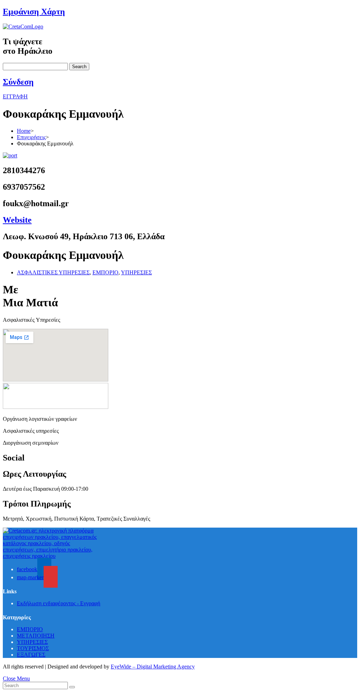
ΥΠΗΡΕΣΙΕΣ (136, 272)
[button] (15, 96)
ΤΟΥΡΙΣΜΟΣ (33, 648)
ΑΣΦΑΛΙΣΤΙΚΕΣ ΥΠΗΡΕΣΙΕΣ (53, 272)
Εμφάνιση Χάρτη (34, 11)
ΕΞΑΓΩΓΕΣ (31, 655)
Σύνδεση (18, 81)
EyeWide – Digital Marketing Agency (153, 667)
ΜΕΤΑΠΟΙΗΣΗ (35, 636)
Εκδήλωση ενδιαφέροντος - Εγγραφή (58, 603)
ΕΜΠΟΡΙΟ (105, 272)
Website (17, 219)
